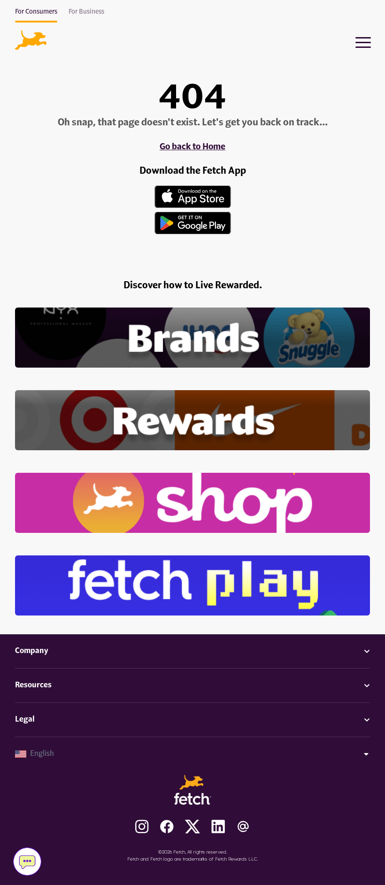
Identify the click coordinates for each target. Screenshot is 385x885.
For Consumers (36, 11)
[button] (30, 40)
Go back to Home (192, 147)
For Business (86, 11)
